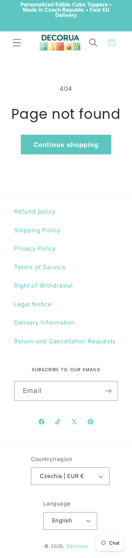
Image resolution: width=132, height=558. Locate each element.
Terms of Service (40, 267)
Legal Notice (33, 304)
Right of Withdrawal (43, 285)
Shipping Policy (37, 230)
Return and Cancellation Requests (65, 341)
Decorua (77, 546)
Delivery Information (44, 322)
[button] (17, 42)
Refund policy (34, 211)
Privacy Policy (35, 248)
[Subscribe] (108, 391)
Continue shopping (66, 144)
